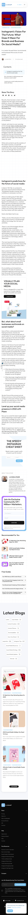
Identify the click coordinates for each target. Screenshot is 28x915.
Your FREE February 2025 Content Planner (11, 576)
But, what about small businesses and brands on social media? (13, 77)
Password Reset (5, 836)
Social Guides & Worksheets (7, 854)
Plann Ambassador (5, 818)
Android (3, 825)
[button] (24, 4)
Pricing (3, 813)
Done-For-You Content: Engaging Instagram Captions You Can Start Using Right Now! (12, 593)
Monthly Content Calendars (7, 849)
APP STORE (7, 900)
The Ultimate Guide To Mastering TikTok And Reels (13, 585)
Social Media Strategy (16, 27)
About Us (3, 816)
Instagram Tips (6, 27)
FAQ (2, 838)
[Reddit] (14, 95)
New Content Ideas (5, 852)
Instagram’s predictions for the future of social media (14, 72)
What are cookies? (16, 907)
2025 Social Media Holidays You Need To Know (17, 548)
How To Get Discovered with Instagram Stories (12, 588)
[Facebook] (3, 95)
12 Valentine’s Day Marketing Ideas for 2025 (17, 541)
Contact (3, 841)
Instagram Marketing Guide (7, 856)
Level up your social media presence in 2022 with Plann (13, 82)
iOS (2, 823)
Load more (14, 786)
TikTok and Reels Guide (6, 859)
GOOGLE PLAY (20, 900)
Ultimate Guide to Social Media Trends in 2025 (16, 556)
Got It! (10, 911)
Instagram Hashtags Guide (7, 868)
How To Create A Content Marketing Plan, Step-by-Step (16, 564)
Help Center (4, 834)
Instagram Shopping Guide (7, 865)
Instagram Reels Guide (6, 861)
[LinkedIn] (11, 95)
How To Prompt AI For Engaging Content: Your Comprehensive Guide (12, 581)
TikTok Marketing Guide (6, 863)
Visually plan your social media (12, 284)
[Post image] (5, 541)
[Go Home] (7, 4)
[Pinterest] (8, 95)
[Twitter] (6, 95)
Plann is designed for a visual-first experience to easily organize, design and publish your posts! (13, 291)
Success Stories (4, 820)
